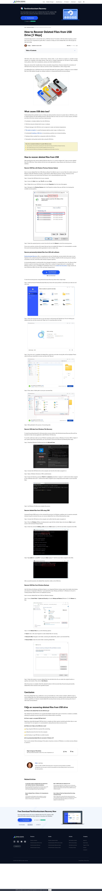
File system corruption (31, 130)
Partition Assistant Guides (53, 840)
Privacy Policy (81, 860)
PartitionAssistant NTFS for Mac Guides (55, 842)
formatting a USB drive (36, 133)
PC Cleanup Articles (72, 847)
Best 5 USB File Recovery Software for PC (62, 783)
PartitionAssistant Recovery (30, 256)
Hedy (30, 45)
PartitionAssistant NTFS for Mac (36, 842)
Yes (66, 751)
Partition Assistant (33, 840)
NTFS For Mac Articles (73, 842)
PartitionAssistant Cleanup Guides (54, 847)
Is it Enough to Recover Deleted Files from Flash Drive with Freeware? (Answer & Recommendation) (36, 784)
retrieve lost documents (61, 265)
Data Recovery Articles (73, 845)
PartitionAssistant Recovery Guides (54, 845)
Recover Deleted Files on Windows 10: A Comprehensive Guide (36, 794)
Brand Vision (85, 842)
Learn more (45, 889)
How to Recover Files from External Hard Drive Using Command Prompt (64, 794)
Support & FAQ (86, 845)
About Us (85, 840)
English (16, 846)
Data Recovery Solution (30, 27)
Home (25, 27)
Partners (84, 847)
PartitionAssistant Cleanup (35, 847)
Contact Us (85, 849)
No (72, 751)
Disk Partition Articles (73, 840)
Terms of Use (86, 860)
